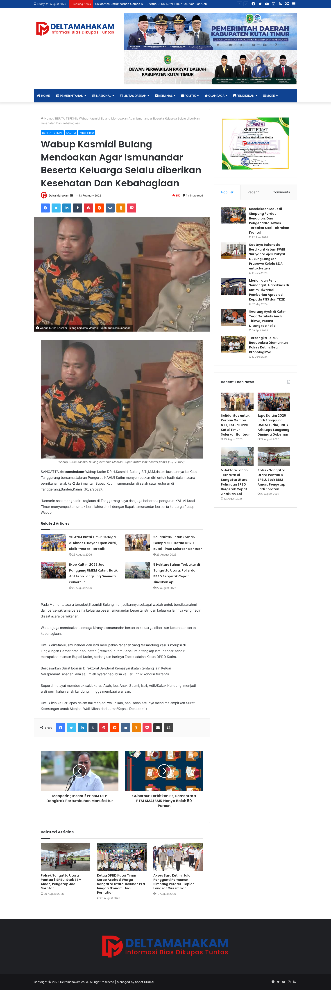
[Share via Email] (157, 727)
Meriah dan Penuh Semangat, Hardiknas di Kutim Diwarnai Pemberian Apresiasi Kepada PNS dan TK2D (269, 290)
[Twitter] (56, 207)
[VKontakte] (110, 207)
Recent (253, 192)
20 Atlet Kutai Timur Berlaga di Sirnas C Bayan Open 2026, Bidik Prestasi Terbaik (93, 543)
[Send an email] (71, 195)
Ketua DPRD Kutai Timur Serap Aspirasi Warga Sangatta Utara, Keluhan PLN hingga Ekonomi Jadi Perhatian (121, 884)
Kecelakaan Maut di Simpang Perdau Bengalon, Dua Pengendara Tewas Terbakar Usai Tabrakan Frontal (269, 221)
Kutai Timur (86, 132)
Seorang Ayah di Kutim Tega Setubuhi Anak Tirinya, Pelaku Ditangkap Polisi (267, 318)
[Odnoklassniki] (120, 207)
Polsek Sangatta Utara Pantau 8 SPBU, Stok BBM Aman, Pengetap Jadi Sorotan (61, 882)
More (270, 95)
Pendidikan (245, 95)
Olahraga (216, 95)
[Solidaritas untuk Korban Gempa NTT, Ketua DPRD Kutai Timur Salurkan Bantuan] (137, 542)
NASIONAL (103, 95)
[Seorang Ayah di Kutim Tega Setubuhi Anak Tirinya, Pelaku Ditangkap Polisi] (233, 317)
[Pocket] (131, 207)
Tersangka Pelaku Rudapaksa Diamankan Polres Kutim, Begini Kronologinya (268, 345)
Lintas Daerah (134, 95)
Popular (227, 192)
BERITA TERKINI (66, 118)
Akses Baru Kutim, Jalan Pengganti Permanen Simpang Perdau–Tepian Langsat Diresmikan (174, 882)
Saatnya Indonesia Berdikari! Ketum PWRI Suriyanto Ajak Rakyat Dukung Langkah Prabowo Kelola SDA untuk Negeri (267, 256)
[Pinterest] (88, 207)
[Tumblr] (77, 207)
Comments (281, 192)
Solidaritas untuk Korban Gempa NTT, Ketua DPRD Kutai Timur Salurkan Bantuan (177, 543)
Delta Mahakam (59, 195)
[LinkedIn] (66, 207)
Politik (190, 95)
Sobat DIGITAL (145, 982)
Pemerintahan (71, 95)
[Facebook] (45, 207)
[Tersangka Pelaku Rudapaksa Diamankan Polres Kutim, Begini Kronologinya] (233, 344)
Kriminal (165, 95)
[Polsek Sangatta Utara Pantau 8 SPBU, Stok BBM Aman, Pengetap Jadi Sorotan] (65, 857)
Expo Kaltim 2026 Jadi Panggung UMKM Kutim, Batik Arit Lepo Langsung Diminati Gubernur (159, 4)
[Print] (168, 727)
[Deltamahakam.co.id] (75, 29)
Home (45, 95)
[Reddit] (99, 207)
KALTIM (71, 132)
